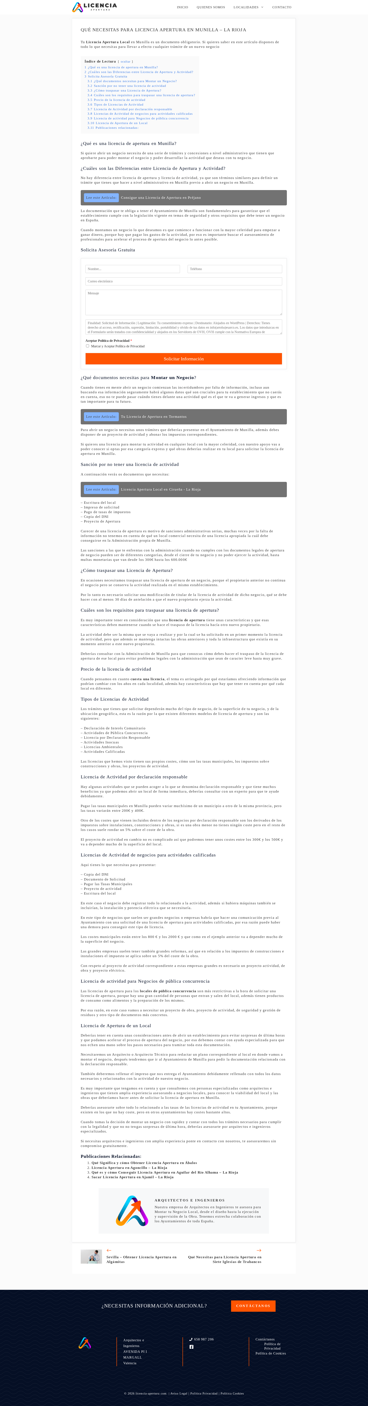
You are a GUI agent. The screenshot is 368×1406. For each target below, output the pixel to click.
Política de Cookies (271, 1353)
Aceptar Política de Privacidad (108, 340)
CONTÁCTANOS (253, 1306)
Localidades (246, 7)
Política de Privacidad (272, 1346)
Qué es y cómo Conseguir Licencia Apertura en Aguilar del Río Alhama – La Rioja (165, 1172)
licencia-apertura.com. (152, 1393)
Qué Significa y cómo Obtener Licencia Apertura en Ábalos (144, 1163)
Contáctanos (265, 1339)
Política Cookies (232, 1393)
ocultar (126, 61)
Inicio (182, 7)
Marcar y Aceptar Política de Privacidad (118, 346)
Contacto (282, 7)
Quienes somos (211, 7)
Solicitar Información (184, 358)
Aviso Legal (178, 1393)
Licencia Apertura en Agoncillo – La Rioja (129, 1168)
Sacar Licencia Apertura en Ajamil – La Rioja (133, 1177)
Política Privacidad (204, 1393)
